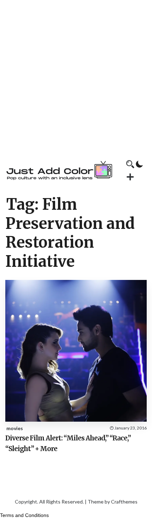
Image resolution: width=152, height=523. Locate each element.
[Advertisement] (76, 76)
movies (14, 428)
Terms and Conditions (24, 515)
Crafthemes (124, 502)
